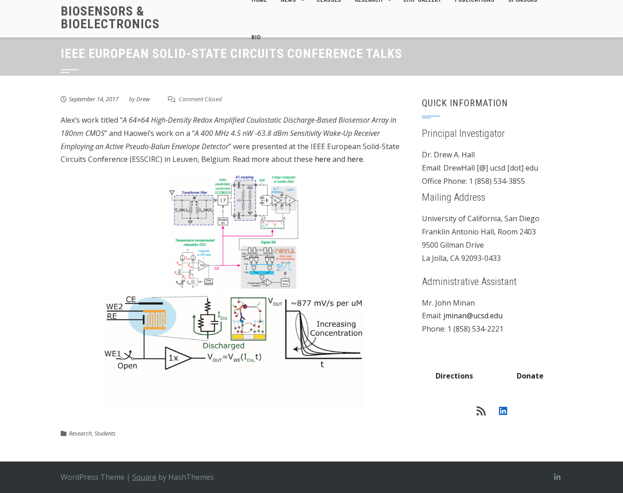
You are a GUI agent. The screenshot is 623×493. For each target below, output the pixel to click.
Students (105, 433)
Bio (255, 37)
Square (144, 477)
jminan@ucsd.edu (473, 316)
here (323, 159)
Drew (143, 99)
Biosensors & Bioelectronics (110, 17)
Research (80, 433)
